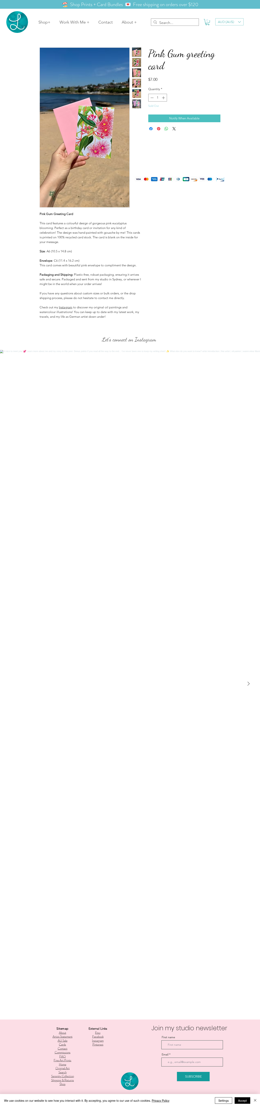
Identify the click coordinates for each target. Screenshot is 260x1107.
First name (168, 1037)
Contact (62, 1048)
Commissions (62, 1052)
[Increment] (164, 98)
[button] (207, 22)
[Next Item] (248, 684)
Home (62, 1064)
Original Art (62, 1068)
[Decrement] (151, 98)
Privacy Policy (160, 1100)
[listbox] (229, 21)
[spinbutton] (157, 98)
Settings (223, 1100)
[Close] (255, 1100)
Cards (62, 1044)
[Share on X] (174, 128)
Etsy (98, 1032)
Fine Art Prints (62, 1060)
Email (165, 1054)
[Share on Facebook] (150, 128)
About (62, 1032)
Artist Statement (63, 1036)
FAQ (62, 1056)
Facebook (98, 1036)
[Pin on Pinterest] (158, 128)
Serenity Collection (62, 1076)
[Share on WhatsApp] (166, 128)
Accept (242, 1100)
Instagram (65, 307)
